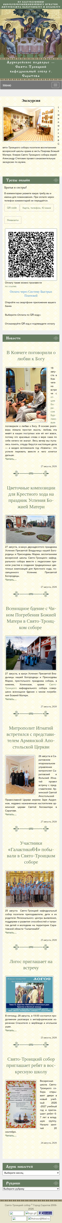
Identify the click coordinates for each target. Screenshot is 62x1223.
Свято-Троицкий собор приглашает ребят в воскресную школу (31, 1065)
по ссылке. (11, 286)
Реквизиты (13, 220)
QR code (12, 207)
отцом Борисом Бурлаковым (54, 409)
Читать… (11, 459)
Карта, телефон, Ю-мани (37, 207)
